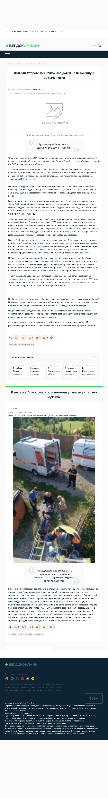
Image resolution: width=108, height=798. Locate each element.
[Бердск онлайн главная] (21, 664)
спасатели (38, 634)
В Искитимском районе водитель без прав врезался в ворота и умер (54, 377)
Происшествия (25, 634)
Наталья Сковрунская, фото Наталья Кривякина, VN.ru (40, 94)
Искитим (13, 345)
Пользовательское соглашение (38, 684)
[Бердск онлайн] (22, 45)
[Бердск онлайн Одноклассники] (6, 678)
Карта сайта (55, 690)
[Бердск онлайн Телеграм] (17, 678)
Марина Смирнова (23, 413)
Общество (27, 90)
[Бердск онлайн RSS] (32, 678)
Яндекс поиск (42, 690)
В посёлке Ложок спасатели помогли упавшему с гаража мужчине (18, 377)
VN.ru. (58, 261)
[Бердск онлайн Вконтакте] (12, 678)
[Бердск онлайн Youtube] (22, 678)
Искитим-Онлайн (15, 90)
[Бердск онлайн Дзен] (27, 678)
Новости (9, 684)
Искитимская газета (39, 246)
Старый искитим (26, 345)
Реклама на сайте (46, 687)
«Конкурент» (24, 186)
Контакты (18, 684)
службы (38, 592)
